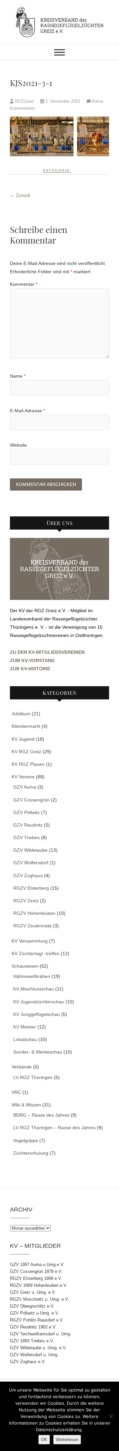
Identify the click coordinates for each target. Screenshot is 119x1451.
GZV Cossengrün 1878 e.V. (36, 1271)
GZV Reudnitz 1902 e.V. (33, 1326)
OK (44, 1439)
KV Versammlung (30, 941)
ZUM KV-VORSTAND (32, 660)
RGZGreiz (24, 101)
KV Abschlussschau (33, 988)
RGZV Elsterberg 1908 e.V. (36, 1278)
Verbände (22, 1066)
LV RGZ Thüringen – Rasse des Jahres (54, 1127)
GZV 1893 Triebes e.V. (32, 1340)
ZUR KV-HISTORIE (30, 668)
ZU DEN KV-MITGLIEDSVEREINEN (47, 652)
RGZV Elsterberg (31, 888)
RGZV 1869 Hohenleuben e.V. (38, 1285)
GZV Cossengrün (31, 799)
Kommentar (23, 284)
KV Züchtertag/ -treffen (36, 953)
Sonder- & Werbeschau (37, 1052)
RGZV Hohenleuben (34, 913)
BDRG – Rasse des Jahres (41, 1115)
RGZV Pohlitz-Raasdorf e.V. (37, 1320)
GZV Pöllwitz (26, 812)
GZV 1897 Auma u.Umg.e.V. (37, 1264)
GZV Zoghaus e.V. (28, 1361)
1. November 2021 (63, 101)
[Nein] (110, 1416)
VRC (16, 1092)
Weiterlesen (67, 1439)
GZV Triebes (26, 837)
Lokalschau (25, 1039)
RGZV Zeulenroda (32, 925)
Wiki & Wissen (26, 1104)
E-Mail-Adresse (27, 410)
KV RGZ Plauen (28, 764)
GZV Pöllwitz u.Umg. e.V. (34, 1313)
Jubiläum (21, 713)
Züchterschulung (30, 1153)
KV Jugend (23, 739)
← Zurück (20, 195)
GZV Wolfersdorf (30, 862)
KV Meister (24, 1026)
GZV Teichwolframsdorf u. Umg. (40, 1333)
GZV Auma (24, 787)
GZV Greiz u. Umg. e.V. (33, 1292)
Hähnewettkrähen (31, 976)
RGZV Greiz (26, 900)
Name (17, 376)
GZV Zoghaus (28, 875)
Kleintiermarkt (26, 726)
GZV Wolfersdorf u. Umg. (34, 1354)
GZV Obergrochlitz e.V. (32, 1306)
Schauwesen (25, 966)
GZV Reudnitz (28, 825)
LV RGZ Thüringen (33, 1077)
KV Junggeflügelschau (36, 1014)
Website (18, 445)
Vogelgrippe (25, 1140)
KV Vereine (23, 776)
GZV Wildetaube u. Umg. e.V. (38, 1347)
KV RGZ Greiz (26, 751)
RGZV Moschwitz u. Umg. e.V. (39, 1299)
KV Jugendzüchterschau (38, 1001)
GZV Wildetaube (30, 850)
